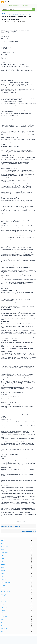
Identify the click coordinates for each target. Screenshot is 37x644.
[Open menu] (35, 2)
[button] (34, 14)
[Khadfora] (6, 2)
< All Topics (3, 13)
